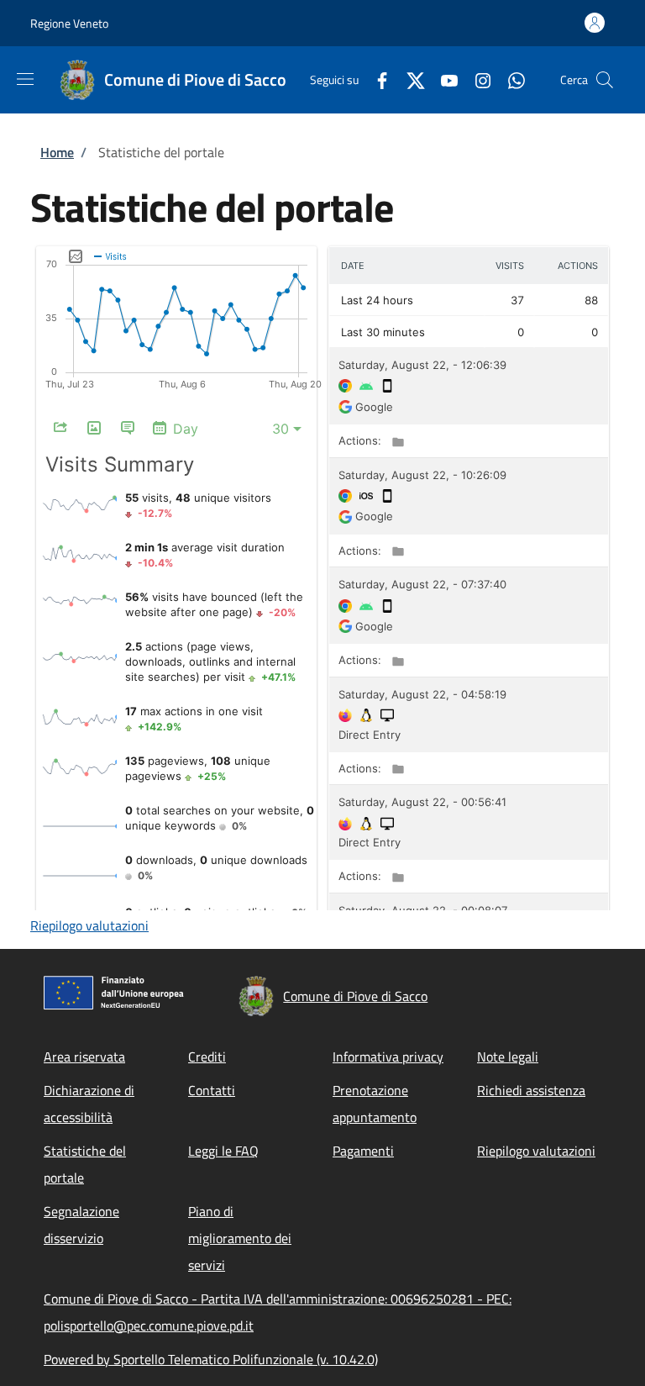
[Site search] (605, 80)
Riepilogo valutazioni (89, 925)
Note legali (507, 1056)
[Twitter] (409, 79)
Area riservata (84, 1056)
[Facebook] (375, 79)
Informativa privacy (388, 1056)
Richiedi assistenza (531, 1090)
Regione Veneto (69, 23)
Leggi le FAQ (223, 1151)
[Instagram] (476, 79)
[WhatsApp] (510, 79)
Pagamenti (363, 1151)
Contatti (211, 1090)
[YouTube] (442, 79)
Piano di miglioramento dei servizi (239, 1238)
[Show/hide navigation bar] (25, 79)
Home (57, 152)
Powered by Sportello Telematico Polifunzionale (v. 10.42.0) (211, 1359)
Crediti (207, 1056)
